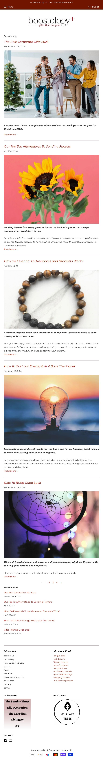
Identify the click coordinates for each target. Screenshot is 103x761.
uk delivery (9, 659)
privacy (7, 684)
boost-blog (9, 681)
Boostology (54, 750)
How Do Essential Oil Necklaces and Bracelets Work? (43, 261)
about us (8, 674)
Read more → (11, 134)
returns (7, 666)
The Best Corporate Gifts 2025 (26, 42)
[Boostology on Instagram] (10, 741)
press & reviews (61, 665)
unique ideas (59, 656)
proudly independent (63, 681)
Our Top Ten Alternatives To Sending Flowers (37, 146)
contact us (9, 656)
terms (7, 688)
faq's (6, 670)
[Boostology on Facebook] (5, 741)
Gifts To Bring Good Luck (22, 483)
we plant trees (60, 668)
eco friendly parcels (63, 671)
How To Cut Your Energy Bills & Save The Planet (39, 366)
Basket (95, 7)
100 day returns (61, 662)
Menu (10, 7)
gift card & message (63, 674)
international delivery (14, 663)
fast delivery (59, 659)
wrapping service (61, 677)
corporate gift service (14, 677)
